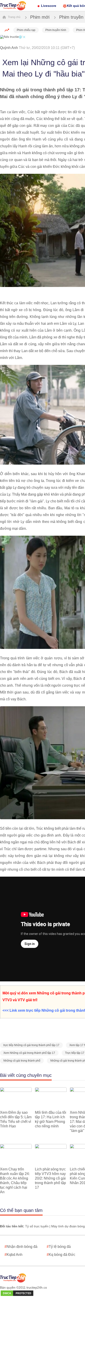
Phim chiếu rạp (26, 30)
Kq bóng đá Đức (61, 1255)
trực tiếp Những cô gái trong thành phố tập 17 (31, 1045)
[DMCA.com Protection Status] (17, 1293)
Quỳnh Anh (9, 48)
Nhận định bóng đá (21, 1247)
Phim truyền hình (55, 30)
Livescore (48, 6)
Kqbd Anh (13, 1255)
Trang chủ (13, 17)
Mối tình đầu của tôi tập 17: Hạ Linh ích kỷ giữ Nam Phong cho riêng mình (50, 1119)
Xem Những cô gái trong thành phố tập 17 (29, 1053)
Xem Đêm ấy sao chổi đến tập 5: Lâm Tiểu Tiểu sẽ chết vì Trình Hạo (16, 1119)
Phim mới (39, 17)
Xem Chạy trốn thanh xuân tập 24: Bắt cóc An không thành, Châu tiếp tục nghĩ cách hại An (15, 1180)
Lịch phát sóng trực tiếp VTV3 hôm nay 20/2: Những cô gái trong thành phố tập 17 (50, 1178)
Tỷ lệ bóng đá (59, 1247)
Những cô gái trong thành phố (21, 1060)
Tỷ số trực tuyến (37, 1226)
